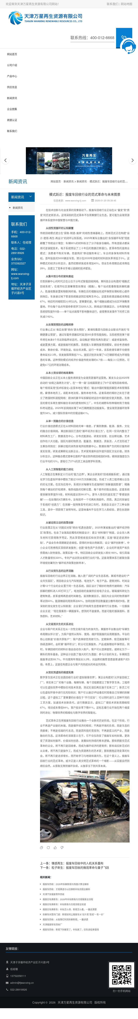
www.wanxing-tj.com (75, 200)
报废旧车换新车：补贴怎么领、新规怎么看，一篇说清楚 (70, 909)
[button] (65, 171)
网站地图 (126, 4)
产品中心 (12, 76)
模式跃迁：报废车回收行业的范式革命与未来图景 (84, 194)
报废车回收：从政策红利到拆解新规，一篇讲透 (65, 919)
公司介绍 (12, 65)
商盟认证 (12, 120)
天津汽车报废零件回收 (53, 894)
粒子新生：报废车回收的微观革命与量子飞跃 (80, 867)
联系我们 (112, 4)
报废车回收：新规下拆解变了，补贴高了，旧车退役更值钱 (71, 929)
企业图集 (12, 109)
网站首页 (12, 54)
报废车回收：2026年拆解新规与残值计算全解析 (66, 884)
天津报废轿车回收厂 (52, 924)
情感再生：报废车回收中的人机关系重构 (77, 863)
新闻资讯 (12, 98)
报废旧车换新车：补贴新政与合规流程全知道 (64, 904)
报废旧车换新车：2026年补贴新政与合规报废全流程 (68, 899)
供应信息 (12, 87)
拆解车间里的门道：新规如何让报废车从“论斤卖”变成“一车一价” (73, 914)
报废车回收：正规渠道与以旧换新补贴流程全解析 (66, 889)
